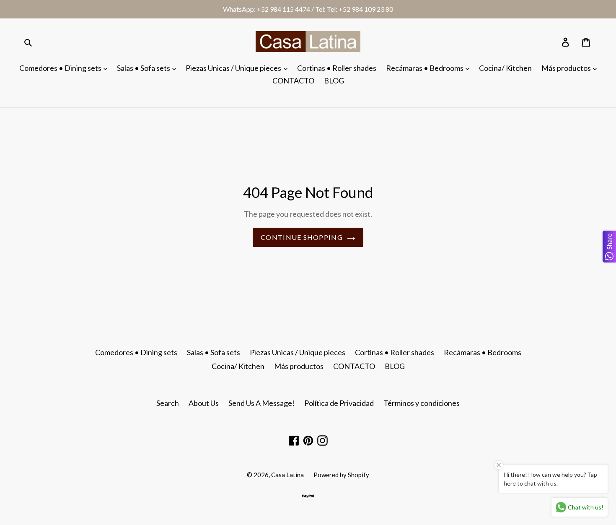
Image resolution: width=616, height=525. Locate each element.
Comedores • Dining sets (61, 68)
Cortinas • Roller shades (336, 68)
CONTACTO (293, 80)
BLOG (334, 80)
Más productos (566, 68)
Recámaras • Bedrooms (425, 68)
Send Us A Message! (261, 403)
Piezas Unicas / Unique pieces (234, 68)
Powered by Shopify (341, 474)
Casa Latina (287, 474)
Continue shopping (302, 237)
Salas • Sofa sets (144, 68)
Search (167, 403)
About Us (204, 403)
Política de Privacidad (339, 403)
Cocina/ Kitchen (505, 68)
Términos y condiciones (421, 403)
